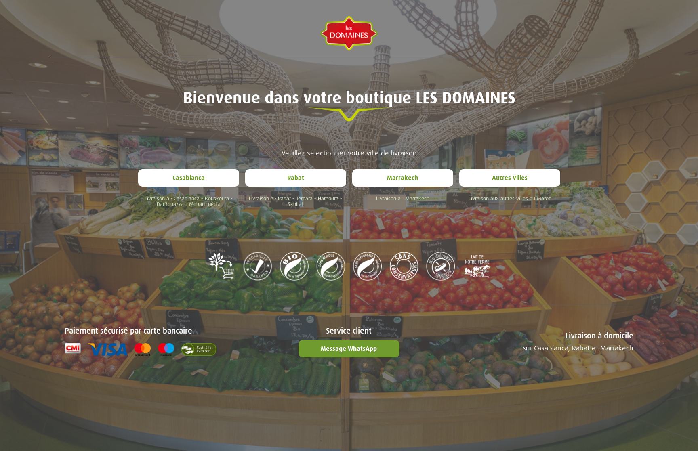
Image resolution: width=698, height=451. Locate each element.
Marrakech (402, 178)
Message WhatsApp (349, 348)
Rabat (295, 178)
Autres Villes (510, 178)
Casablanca (188, 178)
